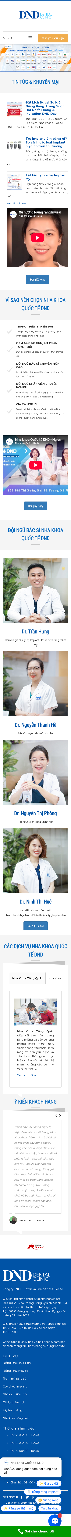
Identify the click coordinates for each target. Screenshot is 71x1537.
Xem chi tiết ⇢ (26, 1075)
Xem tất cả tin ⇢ (16, 203)
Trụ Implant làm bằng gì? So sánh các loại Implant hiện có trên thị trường (46, 142)
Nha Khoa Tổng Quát (27, 978)
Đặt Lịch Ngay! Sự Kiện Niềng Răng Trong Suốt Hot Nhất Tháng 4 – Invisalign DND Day (45, 108)
